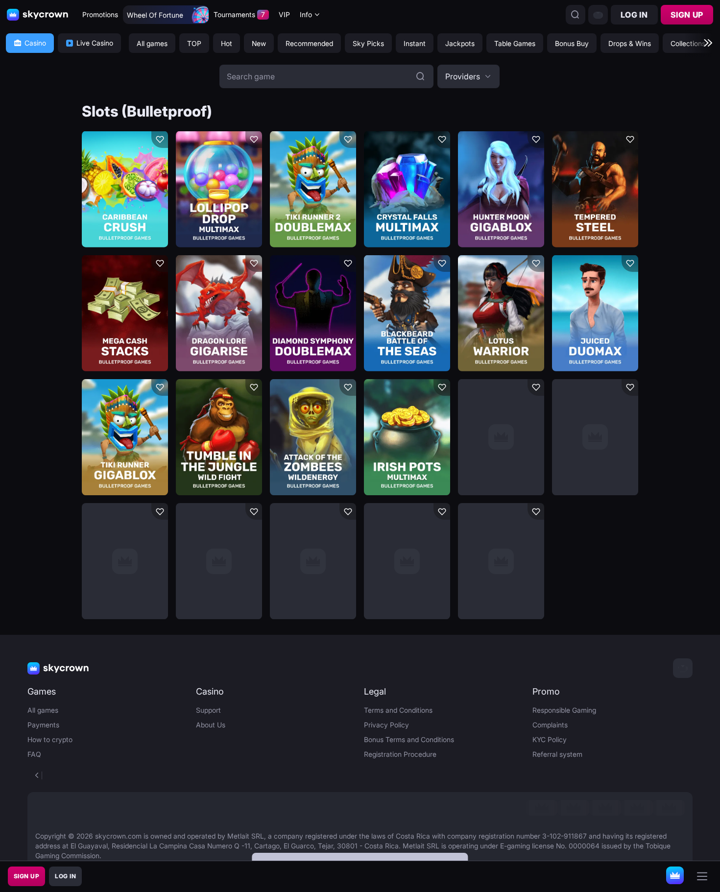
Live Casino (94, 43)
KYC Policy (549, 739)
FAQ (34, 754)
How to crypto (49, 739)
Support (208, 710)
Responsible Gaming (564, 710)
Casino (35, 43)
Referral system (557, 754)
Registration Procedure (400, 754)
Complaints (550, 725)
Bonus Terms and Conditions (409, 739)
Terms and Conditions (398, 710)
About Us (210, 725)
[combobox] (310, 14)
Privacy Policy (386, 725)
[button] (468, 76)
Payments (43, 725)
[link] (541, 808)
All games (42, 710)
